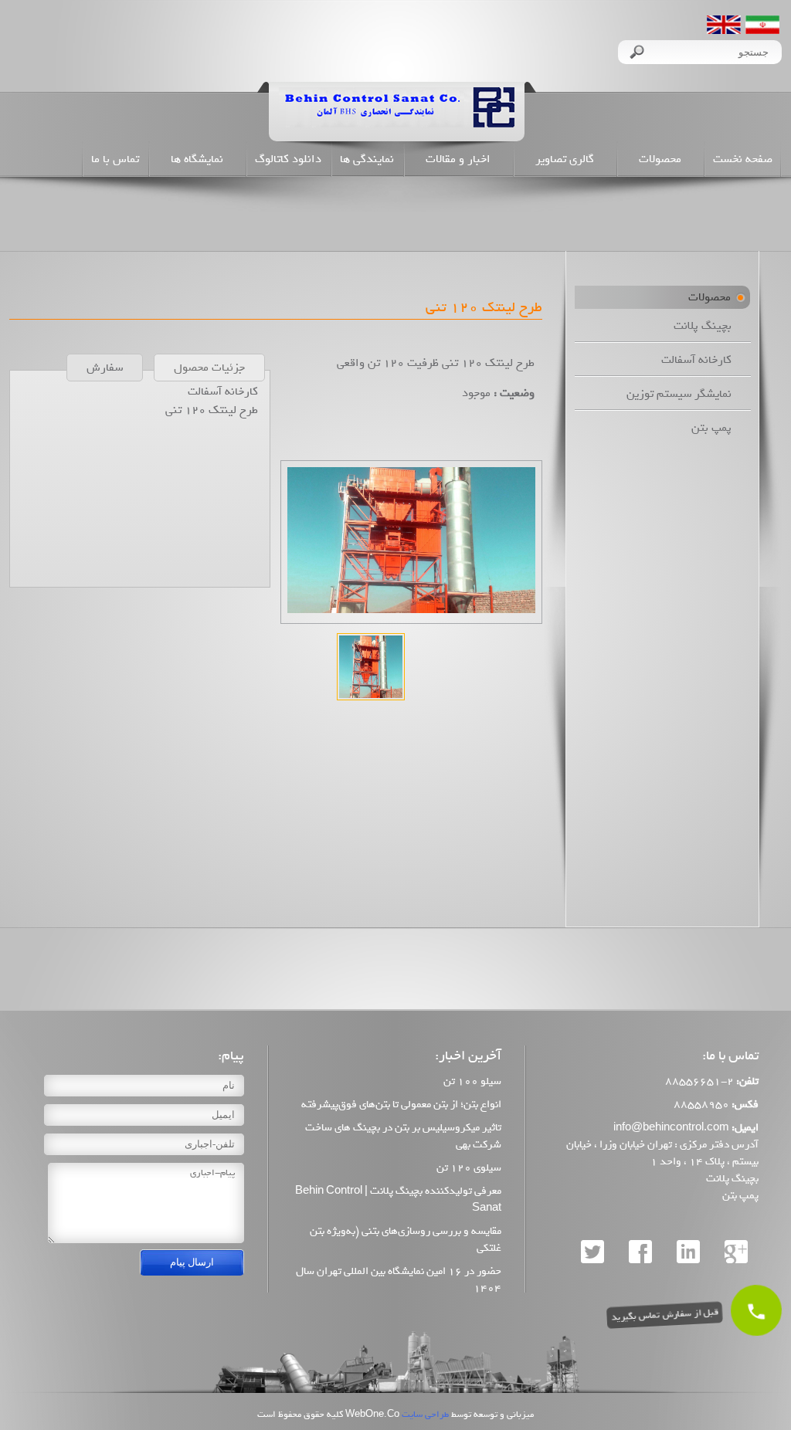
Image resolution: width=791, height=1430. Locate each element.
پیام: (231, 1056)
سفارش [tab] (105, 367)
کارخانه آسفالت (696, 360)
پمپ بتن (711, 427)
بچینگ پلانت (703, 326)
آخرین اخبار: (468, 1056)
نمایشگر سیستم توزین (679, 394)
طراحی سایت (424, 1414)
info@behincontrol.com (671, 1128)
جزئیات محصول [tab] (209, 367)
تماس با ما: (730, 1056)
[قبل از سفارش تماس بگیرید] (756, 1310)
